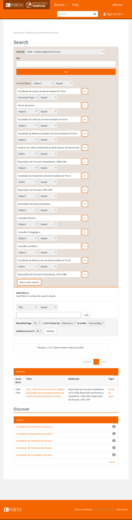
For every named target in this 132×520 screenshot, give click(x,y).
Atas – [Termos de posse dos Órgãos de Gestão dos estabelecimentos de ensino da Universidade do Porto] (45, 393)
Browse (59, 5)
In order (81, 323)
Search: (20, 51)
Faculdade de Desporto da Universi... (35, 426)
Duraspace (122, 509)
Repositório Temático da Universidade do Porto (36, 32)
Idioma (117, 5)
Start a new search (29, 282)
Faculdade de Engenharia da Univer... (35, 433)
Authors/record (25, 331)
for (18, 58)
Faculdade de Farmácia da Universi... (34, 440)
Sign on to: (114, 14)
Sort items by (52, 323)
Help (75, 5)
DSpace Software (83, 509)
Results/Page (24, 323)
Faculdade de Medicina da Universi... (34, 447)
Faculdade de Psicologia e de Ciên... (34, 454)
